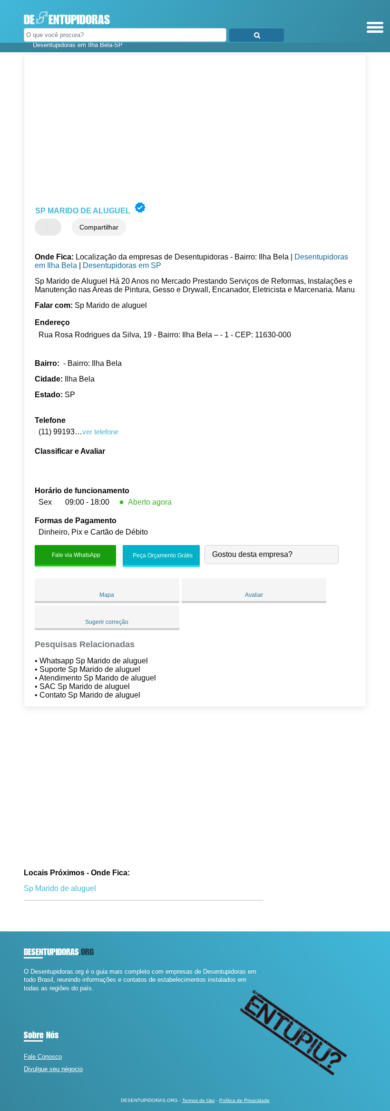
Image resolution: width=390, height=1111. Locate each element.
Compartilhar (98, 227)
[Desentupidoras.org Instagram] (34, 996)
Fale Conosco (43, 1056)
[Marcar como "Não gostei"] (55, 227)
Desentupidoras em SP (122, 265)
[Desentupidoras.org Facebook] (26, 996)
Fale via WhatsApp (75, 555)
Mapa (106, 595)
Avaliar (254, 595)
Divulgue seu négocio (53, 1069)
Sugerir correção (106, 622)
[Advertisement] (187, 128)
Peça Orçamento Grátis (162, 556)
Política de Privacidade (244, 1100)
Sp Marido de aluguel (60, 888)
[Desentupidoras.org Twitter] (30, 996)
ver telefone (100, 432)
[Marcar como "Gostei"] (43, 227)
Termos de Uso (198, 1100)
